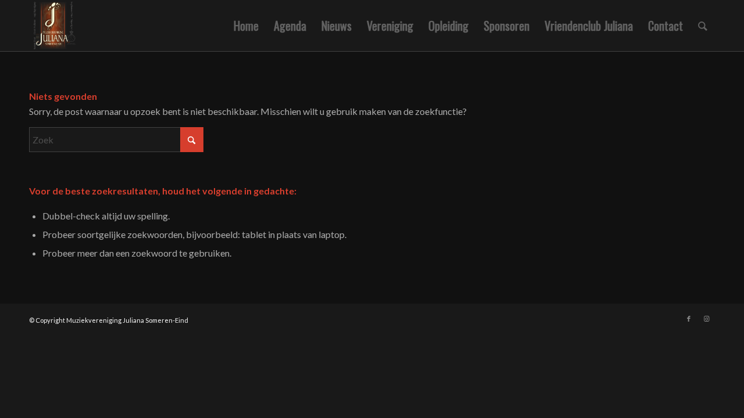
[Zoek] (703, 25)
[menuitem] (246, 25)
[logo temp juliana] (85, 25)
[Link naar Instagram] (706, 318)
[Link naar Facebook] (689, 318)
